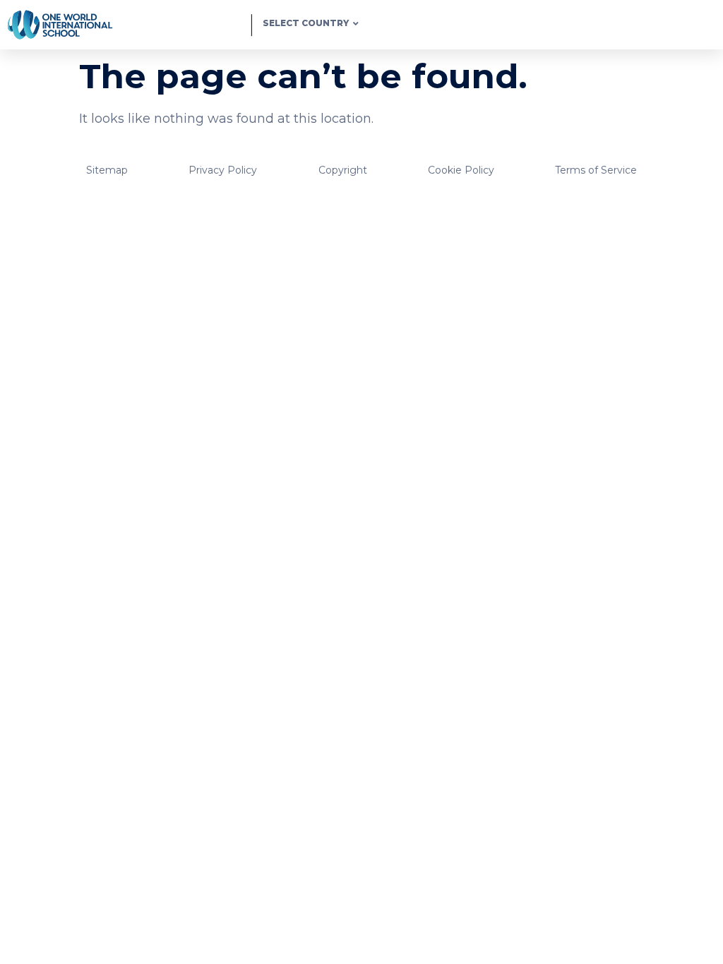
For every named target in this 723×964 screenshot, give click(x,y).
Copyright (342, 170)
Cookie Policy (461, 170)
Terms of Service (596, 170)
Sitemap (107, 170)
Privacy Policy (223, 170)
